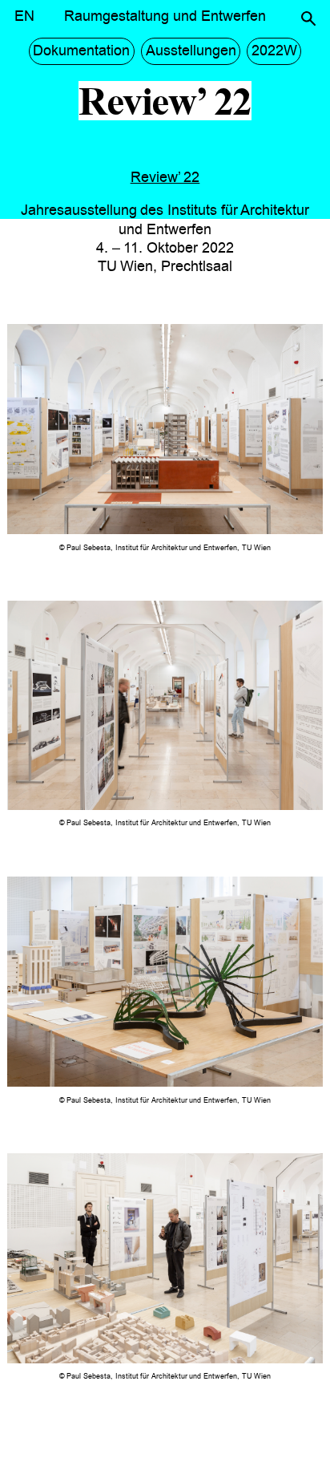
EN (24, 16)
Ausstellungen (191, 50)
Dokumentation (81, 50)
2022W (274, 50)
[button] (308, 18)
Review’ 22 (165, 177)
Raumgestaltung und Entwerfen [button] (165, 16)
